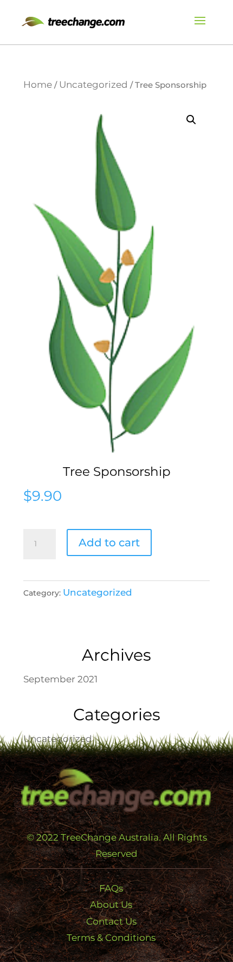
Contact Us (111, 921)
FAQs (111, 888)
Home (37, 84)
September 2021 (60, 679)
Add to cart (109, 542)
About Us (111, 904)
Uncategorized (93, 84)
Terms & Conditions (111, 937)
